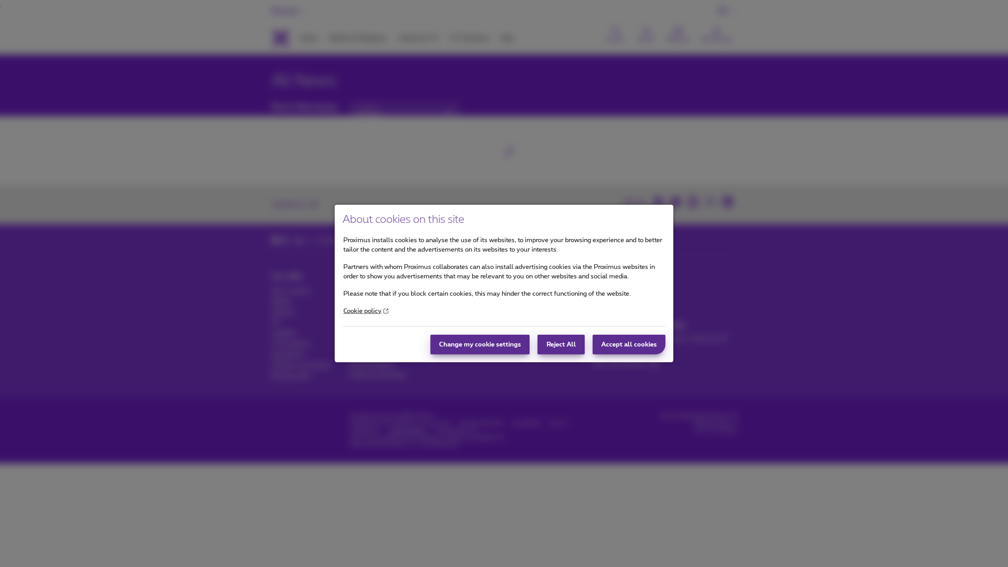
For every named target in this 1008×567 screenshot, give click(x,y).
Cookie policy (362, 311)
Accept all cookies (629, 344)
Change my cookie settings (480, 344)
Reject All (561, 344)
